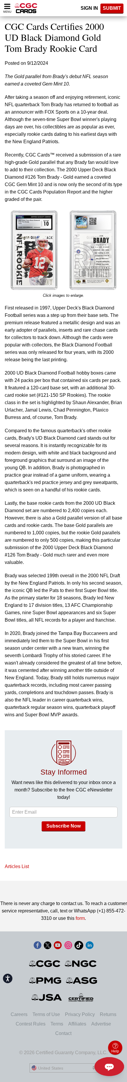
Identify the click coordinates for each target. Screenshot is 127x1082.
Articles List (17, 866)
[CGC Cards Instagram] (68, 946)
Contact (63, 1033)
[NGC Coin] (81, 963)
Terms (57, 1023)
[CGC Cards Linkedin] (89, 946)
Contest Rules (30, 1023)
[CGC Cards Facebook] (37, 946)
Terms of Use (46, 1014)
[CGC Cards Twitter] (47, 946)
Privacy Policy (80, 1014)
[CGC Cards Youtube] (57, 946)
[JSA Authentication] (46, 997)
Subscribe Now (63, 825)
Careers (19, 1014)
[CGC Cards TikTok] (78, 946)
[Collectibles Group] (81, 997)
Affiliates (77, 1023)
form (80, 918)
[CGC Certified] (26, 8)
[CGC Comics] (45, 963)
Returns (108, 1014)
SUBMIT (112, 8)
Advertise (101, 1023)
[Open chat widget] (109, 1066)
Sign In (89, 8)
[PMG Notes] (45, 980)
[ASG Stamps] (82, 980)
